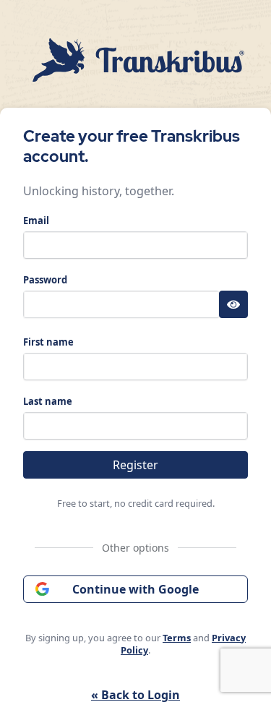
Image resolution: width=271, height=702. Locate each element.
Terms (177, 637)
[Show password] (233, 304)
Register (135, 465)
